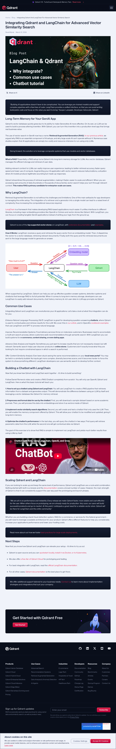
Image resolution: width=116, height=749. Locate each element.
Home (7, 17)
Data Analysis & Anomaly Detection (44, 679)
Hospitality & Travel (65, 676)
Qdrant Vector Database (14, 668)
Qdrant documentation (35, 571)
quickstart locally (47, 552)
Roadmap (78, 679)
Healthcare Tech (64, 683)
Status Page (79, 687)
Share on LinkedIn (103, 93)
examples (99, 225)
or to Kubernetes (79, 552)
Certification (79, 691)
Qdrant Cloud (10, 672)
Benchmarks (92, 672)
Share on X (13, 93)
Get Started (20, 625)
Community (79, 672)
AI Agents (34, 683)
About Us (105, 668)
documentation (50, 488)
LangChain (10, 209)
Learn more (9, 745)
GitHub (77, 676)
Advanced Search (37, 668)
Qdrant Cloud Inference (13, 683)
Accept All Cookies (100, 741)
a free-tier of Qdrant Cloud (32, 559)
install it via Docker (63, 552)
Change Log (79, 683)
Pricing (7, 694)
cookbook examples (100, 323)
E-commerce (63, 668)
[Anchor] (3, 119)
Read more (76, 2)
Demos (90, 687)
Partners (105, 676)
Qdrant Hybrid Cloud (12, 676)
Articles (90, 676)
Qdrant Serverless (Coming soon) (17, 691)
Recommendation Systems (41, 672)
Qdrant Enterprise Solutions (15, 679)
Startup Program (94, 683)
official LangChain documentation (62, 565)
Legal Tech (62, 672)
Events (90, 679)
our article (72, 323)
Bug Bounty (92, 691)
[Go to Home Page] (12, 648)
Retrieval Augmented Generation (42, 676)
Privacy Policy (74, 717)
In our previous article (94, 135)
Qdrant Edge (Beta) (12, 687)
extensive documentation (80, 225)
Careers (105, 679)
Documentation (80, 668)
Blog (13, 17)
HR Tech (62, 679)
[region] (58, 741)
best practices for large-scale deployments (59, 532)
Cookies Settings (80, 741)
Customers (106, 672)
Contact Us (106, 683)
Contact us (66, 581)
